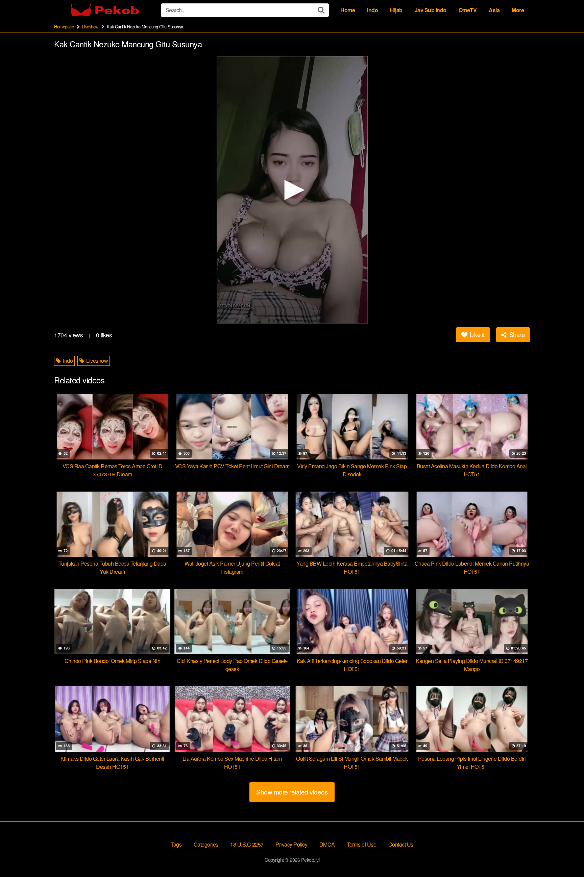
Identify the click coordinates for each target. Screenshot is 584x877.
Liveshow (90, 26)
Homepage (64, 26)
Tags (176, 844)
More (518, 10)
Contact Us (400, 844)
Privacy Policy (291, 844)
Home (347, 10)
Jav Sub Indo (430, 10)
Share (516, 334)
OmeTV (468, 10)
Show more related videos (292, 791)
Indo (372, 10)
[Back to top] (565, 855)
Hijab (396, 10)
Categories (206, 844)
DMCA (327, 844)
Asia (494, 10)
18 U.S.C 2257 (247, 844)
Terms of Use (361, 844)
